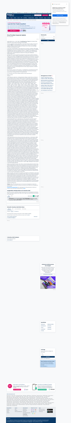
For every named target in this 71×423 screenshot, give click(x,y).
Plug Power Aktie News (48, 398)
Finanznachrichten (19, 395)
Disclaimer (24, 411)
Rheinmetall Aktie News (39, 396)
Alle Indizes (49, 325)
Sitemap (8, 412)
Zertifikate (25, 17)
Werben (16, 410)
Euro (42, 12)
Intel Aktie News (9, 402)
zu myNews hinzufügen (11, 217)
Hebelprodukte (31, 17)
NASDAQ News (45, 395)
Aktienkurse (43, 324)
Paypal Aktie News (24, 399)
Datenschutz (25, 410)
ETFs (21, 17)
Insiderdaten (43, 329)
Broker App (41, 411)
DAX (7, 12)
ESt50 (13, 12)
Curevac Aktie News (37, 402)
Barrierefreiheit (25, 415)
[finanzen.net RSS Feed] (34, 413)
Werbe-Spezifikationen (18, 411)
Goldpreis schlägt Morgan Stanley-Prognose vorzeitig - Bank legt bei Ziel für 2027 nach (47, 78)
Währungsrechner (42, 410)
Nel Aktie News (9, 403)
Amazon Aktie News (22, 397)
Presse (8, 411)
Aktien (8, 17)
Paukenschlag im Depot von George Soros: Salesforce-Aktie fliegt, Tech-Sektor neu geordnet (47, 88)
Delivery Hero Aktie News (33, 403)
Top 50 (42, 327)
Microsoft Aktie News (10, 398)
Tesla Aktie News (47, 396)
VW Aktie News (14, 405)
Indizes (15, 17)
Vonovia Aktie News (46, 400)
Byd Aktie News (9, 400)
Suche (48, 40)
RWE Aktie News (30, 399)
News (12, 17)
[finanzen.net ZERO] (23, 31)
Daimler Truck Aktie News (16, 403)
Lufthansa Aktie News (43, 399)
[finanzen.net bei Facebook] (33, 410)
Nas (31, 12)
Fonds (18, 17)
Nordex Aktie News (40, 400)
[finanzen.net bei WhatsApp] (33, 413)
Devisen (48, 17)
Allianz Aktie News (44, 397)
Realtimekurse (43, 325)
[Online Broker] (10, 15)
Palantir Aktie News (16, 402)
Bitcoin (37, 12)
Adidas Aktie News (51, 402)
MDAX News (29, 395)
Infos (24, 188)
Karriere (8, 410)
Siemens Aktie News (30, 402)
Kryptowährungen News (19, 396)
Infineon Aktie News (17, 399)
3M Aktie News (9, 405)
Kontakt (8, 409)
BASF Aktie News (9, 397)
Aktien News (13, 395)
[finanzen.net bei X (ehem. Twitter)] (32, 411)
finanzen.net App (42, 409)
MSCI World (18, 12)
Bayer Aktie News (15, 397)
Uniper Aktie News (16, 401)
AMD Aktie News (9, 401)
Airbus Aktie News (51, 399)
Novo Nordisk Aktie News (38, 401)
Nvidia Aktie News (32, 396)
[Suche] (33, 15)
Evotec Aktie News (22, 401)
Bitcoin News (26, 396)
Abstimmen (48, 356)
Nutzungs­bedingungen (26, 412)
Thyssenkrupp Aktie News (24, 400)
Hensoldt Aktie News (10, 399)
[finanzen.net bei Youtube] (35, 410)
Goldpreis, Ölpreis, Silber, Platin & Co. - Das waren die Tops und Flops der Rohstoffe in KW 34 (47, 86)
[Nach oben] (53, 422)
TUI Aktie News (38, 397)
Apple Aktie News (32, 398)
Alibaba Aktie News (41, 403)
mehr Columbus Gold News (11, 216)
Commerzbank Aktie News (40, 398)
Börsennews (9, 395)
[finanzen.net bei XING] (35, 411)
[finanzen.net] (10, 14)
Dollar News (9, 396)
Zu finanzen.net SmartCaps (47, 274)
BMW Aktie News (15, 404)
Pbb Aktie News (40, 404)
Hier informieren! (44, 366)
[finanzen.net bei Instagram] (32, 410)
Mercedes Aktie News (32, 400)
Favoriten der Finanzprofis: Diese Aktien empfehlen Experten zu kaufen (47, 83)
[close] (67, 4)
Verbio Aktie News (46, 404)
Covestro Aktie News (23, 402)
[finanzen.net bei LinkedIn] (33, 411)
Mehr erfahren (13, 30)
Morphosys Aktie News (29, 401)
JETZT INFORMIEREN (17, 389)
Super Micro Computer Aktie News (31, 404)
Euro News (13, 396)
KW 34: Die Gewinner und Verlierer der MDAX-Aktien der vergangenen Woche (47, 81)
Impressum (25, 409)
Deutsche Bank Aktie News (24, 398)
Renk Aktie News (36, 399)
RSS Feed (35, 216)
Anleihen (36, 17)
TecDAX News (34, 395)
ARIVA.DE (30, 421)
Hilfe (15, 409)
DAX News (24, 395)
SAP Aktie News (16, 398)
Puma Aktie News (44, 402)
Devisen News (50, 395)
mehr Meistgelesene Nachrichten (46, 90)
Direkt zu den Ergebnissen (45, 358)
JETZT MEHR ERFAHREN (42, 389)
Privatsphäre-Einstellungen (25, 414)
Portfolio (42, 330)
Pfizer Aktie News (46, 401)
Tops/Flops (49, 327)
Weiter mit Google (60, 15)
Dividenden (49, 329)
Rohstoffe (41, 17)
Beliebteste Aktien (51, 324)
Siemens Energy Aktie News (30, 397)
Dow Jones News (39, 395)
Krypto (45, 17)
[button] (37, 15)
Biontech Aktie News (15, 400)
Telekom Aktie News (48, 403)
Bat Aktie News (9, 404)
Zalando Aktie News (21, 404)
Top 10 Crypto (25, 12)
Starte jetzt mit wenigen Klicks (12, 187)
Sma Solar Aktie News (24, 403)
